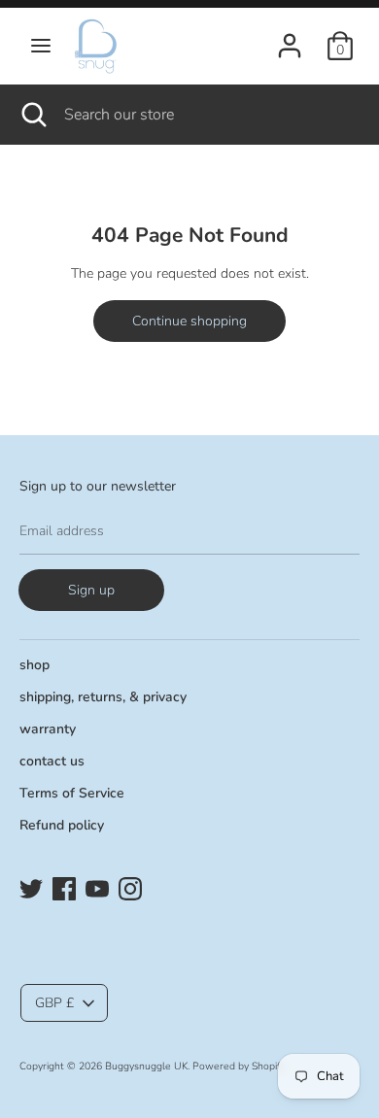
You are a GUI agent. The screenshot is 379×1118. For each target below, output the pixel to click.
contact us (52, 761)
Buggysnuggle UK (146, 1066)
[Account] (289, 36)
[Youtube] (97, 886)
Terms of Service (71, 793)
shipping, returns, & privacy (103, 697)
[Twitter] (31, 886)
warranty (47, 729)
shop (34, 665)
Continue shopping (189, 321)
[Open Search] (32, 114)
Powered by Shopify (238, 1066)
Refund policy (61, 825)
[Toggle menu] (40, 45)
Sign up (91, 590)
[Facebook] (64, 886)
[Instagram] (130, 886)
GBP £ (54, 1003)
